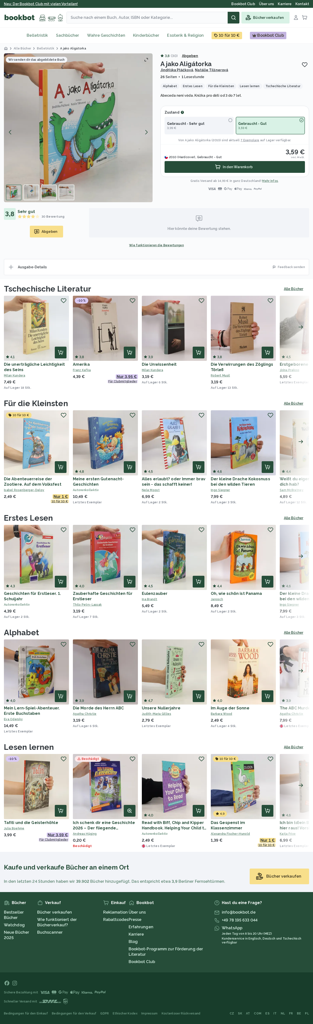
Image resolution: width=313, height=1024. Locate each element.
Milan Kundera (14, 375)
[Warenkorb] (304, 17)
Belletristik (37, 35)
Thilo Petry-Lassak (87, 604)
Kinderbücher (146, 35)
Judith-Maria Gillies (156, 714)
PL (307, 1013)
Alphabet (21, 632)
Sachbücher (67, 35)
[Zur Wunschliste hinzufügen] (304, 64)
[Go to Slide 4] (66, 192)
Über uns (137, 912)
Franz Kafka (82, 370)
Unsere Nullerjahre (161, 708)
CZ (232, 1013)
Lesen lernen (29, 747)
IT (275, 1013)
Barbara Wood (221, 714)
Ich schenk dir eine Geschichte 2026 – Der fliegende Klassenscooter (104, 828)
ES (267, 1013)
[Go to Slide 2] (31, 192)
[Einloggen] (295, 17)
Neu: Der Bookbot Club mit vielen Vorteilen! (41, 4)
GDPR (104, 1013)
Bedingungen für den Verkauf (74, 1013)
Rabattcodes (116, 919)
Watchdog (14, 925)
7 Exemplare (250, 140)
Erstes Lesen (28, 517)
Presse (135, 919)
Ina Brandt (149, 599)
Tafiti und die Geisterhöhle (31, 822)
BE (299, 1013)
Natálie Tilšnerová (211, 70)
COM (257, 1013)
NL (283, 1013)
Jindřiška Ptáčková (176, 70)
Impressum (149, 1013)
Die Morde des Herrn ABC (98, 708)
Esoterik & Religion (185, 35)
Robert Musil (220, 375)
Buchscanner (50, 932)
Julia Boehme (14, 828)
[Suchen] (233, 18)
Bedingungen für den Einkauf (26, 1013)
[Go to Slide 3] (49, 192)
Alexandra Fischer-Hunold (230, 834)
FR (291, 1013)
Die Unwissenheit (159, 364)
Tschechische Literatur (47, 288)
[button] (78, 127)
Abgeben (190, 56)
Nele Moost (151, 490)
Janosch (217, 599)
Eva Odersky (13, 719)
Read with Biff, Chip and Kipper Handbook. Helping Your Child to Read (174, 828)
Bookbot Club (142, 961)
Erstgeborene (294, 364)
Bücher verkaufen (54, 912)
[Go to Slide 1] (14, 192)
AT (248, 1013)
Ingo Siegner (220, 490)
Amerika (81, 364)
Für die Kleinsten (36, 403)
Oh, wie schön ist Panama (236, 593)
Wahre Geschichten (106, 35)
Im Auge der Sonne (230, 708)
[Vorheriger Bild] (10, 132)
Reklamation (115, 912)
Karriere (136, 934)
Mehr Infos (270, 181)
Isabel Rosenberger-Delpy (24, 490)
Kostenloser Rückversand (181, 1013)
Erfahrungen (141, 927)
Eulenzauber (155, 593)
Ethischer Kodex (125, 1013)
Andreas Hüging (85, 834)
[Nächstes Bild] (146, 132)
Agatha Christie (85, 714)
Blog (133, 941)
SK (240, 1013)
